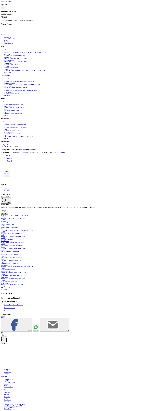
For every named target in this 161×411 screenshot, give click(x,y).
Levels (6, 384)
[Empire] (7, 168)
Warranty (9, 161)
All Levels (3, 49)
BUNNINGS (26, 153)
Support (6, 157)
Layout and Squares (9, 382)
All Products (4, 34)
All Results (4, 289)
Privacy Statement (9, 407)
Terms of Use (7, 409)
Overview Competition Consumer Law (14, 404)
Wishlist (7, 155)
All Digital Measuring (6, 145)
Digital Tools (7, 381)
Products (7, 171)
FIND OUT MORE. (59, 153)
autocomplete (4, 204)
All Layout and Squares (7, 78)
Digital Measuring (9, 379)
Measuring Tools (8, 387)
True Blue (6, 173)
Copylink (3, 334)
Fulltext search (4, 212)
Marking (6, 385)
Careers (6, 370)
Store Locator (11, 160)
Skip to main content (6, 1)
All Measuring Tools (6, 122)
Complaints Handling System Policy (13, 406)
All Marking (4, 101)
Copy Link (4, 343)
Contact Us (10, 158)
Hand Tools (4, 376)
